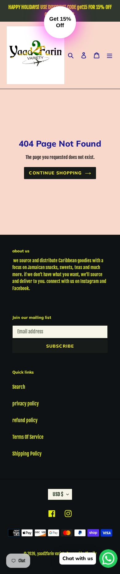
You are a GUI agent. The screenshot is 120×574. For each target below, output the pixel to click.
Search (18, 387)
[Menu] (109, 55)
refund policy (25, 420)
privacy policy (25, 404)
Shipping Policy (27, 454)
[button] (60, 22)
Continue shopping (55, 173)
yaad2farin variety (51, 553)
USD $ (58, 494)
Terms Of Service (27, 437)
